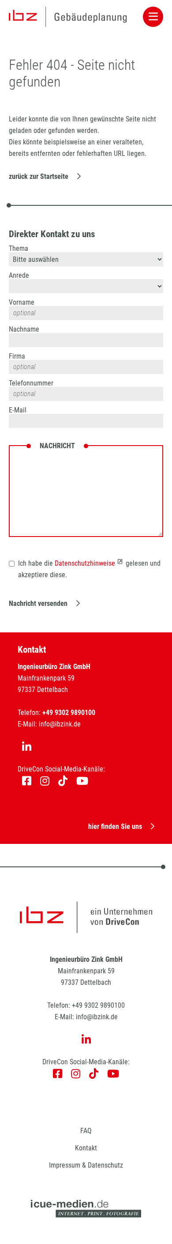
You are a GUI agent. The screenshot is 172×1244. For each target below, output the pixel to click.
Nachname (24, 329)
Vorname (21, 302)
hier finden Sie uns (115, 826)
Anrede (19, 275)
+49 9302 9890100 (98, 1005)
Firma (17, 356)
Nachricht (57, 446)
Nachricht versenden (38, 603)
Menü (153, 17)
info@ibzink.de (60, 724)
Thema (18, 248)
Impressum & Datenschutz (86, 1165)
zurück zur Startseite (38, 176)
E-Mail (17, 410)
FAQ (86, 1131)
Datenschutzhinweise (85, 563)
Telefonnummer (31, 383)
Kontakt (86, 1148)
